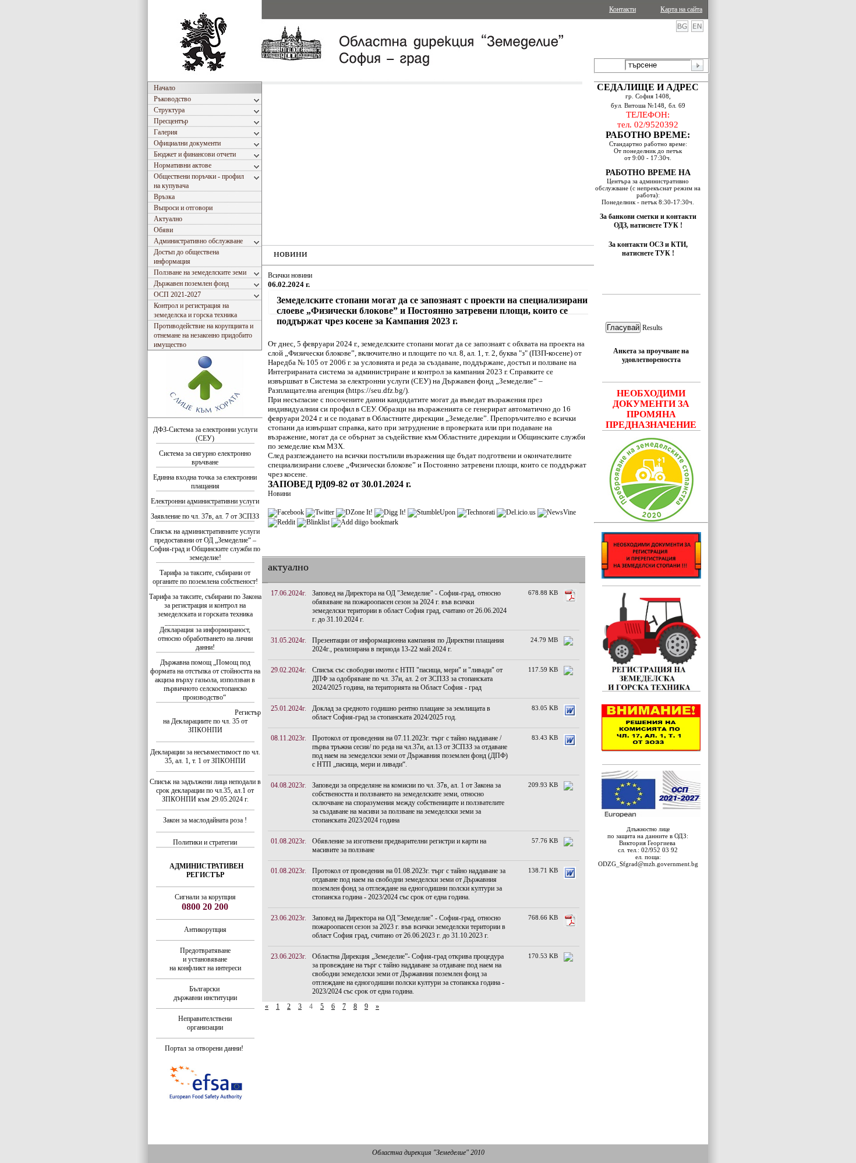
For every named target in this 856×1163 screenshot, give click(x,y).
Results (652, 328)
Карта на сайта (681, 9)
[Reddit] (281, 522)
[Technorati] (476, 512)
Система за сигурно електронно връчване (205, 457)
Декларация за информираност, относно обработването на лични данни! (205, 638)
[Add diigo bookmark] (364, 522)
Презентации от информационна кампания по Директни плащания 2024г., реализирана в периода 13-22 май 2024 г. (408, 644)
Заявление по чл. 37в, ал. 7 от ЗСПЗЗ (205, 516)
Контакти (622, 9)
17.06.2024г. (288, 593)
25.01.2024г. (288, 708)
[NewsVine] (556, 512)
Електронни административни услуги (205, 501)
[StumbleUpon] (431, 512)
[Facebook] (286, 512)
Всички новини (290, 275)
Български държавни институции (205, 993)
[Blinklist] (313, 522)
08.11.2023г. (288, 738)
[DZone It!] (354, 512)
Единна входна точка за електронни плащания (205, 481)
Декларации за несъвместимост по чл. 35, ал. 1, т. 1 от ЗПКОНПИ (205, 756)
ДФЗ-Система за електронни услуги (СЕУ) (205, 434)
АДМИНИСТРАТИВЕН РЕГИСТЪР (206, 870)
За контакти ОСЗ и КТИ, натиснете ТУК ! (648, 248)
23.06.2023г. (288, 918)
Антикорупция (205, 930)
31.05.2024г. (288, 640)
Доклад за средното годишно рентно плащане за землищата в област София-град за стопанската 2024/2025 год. (401, 712)
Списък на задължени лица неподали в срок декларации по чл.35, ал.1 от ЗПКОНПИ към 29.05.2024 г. (205, 790)
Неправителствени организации (205, 1023)
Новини (279, 494)
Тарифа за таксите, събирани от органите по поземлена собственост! (205, 577)
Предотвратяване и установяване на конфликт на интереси (205, 959)
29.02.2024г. (288, 670)
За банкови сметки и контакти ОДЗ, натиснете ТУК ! (648, 220)
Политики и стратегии (205, 842)
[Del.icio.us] (516, 512)
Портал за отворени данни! (204, 1048)
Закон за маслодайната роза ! (205, 820)
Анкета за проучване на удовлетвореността (651, 355)
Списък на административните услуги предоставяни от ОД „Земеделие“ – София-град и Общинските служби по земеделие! (205, 544)
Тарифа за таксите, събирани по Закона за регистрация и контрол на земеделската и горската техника (205, 605)
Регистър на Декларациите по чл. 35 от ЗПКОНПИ (212, 721)
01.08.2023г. (288, 841)
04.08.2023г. (288, 785)
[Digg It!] (390, 512)
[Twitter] (320, 512)
